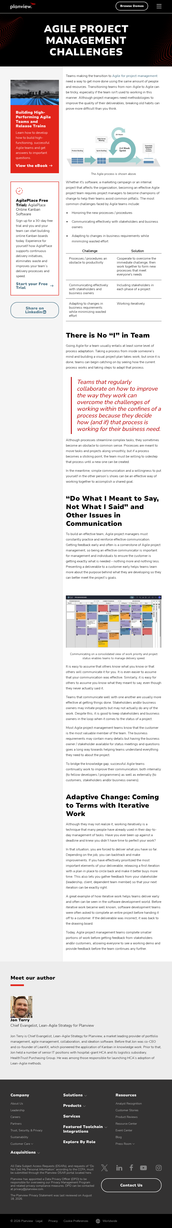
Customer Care (20, 1144)
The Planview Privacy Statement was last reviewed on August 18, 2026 (51, 1197)
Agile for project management (135, 76)
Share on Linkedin (34, 310)
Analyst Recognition (129, 1104)
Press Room (124, 1144)
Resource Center (126, 1124)
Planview (23, 6)
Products (72, 1105)
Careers (15, 1117)
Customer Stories (127, 1110)
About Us (16, 1104)
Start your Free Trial (32, 286)
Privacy (53, 1221)
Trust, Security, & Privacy (26, 1130)
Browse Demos (132, 6)
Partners (16, 1124)
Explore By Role (79, 1141)
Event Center (124, 1130)
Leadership (17, 1110)
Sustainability (19, 1137)
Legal (39, 1221)
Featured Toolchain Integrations (83, 1129)
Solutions (73, 1095)
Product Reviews (127, 1117)
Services (71, 1116)
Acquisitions (23, 1152)
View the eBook (34, 166)
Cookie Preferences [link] (76, 1221)
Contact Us (131, 1185)
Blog (119, 1137)
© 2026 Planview (21, 1221)
